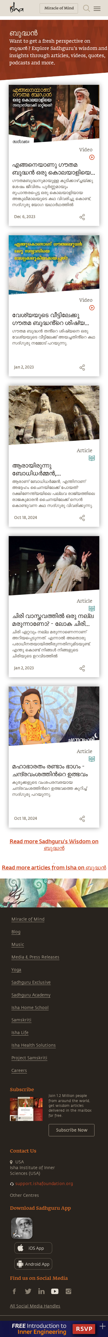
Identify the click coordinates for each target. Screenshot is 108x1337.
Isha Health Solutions (33, 1045)
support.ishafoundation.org (44, 1183)
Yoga (16, 970)
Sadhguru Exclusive (31, 982)
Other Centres (24, 1195)
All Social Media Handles (35, 1306)
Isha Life (19, 1032)
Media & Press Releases (35, 957)
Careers (19, 1070)
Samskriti (21, 1020)
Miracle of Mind (27, 919)
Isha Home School (30, 1007)
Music (17, 944)
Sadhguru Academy (30, 995)
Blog (15, 932)
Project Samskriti (29, 1058)
